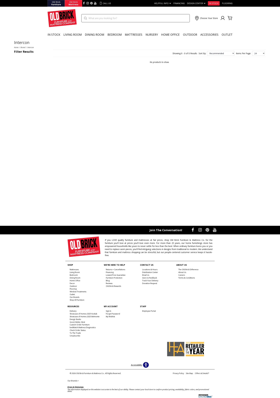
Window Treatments (78, 291)
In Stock (213, 3)
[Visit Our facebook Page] (84, 3)
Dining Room (94, 35)
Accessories (209, 35)
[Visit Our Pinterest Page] (207, 230)
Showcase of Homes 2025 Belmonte (84, 316)
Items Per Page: (243, 53)
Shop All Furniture (77, 300)
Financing (179, 3)
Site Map (189, 373)
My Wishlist (110, 316)
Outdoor (190, 35)
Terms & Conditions (186, 278)
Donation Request (149, 283)
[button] (206, 18)
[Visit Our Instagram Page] (200, 230)
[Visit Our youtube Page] (95, 3)
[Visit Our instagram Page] (87, 3)
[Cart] (230, 18)
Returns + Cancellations (115, 269)
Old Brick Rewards (113, 286)
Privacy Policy (178, 373)
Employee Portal (149, 311)
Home (16, 47)
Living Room (72, 35)
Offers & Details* (202, 373)
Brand (23, 47)
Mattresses (133, 35)
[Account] (222, 18)
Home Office (170, 35)
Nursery (152, 35)
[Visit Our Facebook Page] (193, 230)
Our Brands (73, 381)
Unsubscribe (75, 336)
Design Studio (75, 319)
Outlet (227, 35)
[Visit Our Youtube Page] (214, 230)
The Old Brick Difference (188, 269)
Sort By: (202, 53)
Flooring (227, 3)
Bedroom (114, 35)
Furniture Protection (114, 278)
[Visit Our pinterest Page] (91, 3)
